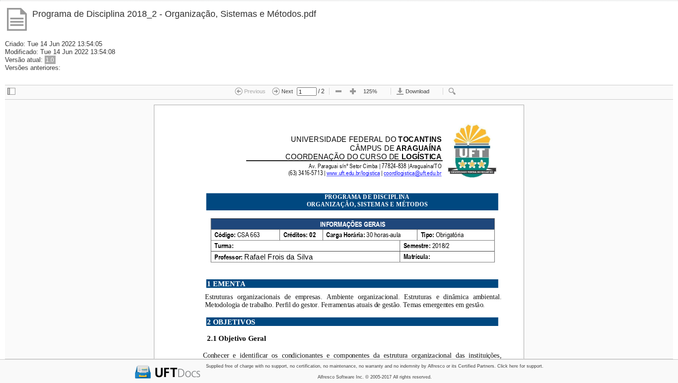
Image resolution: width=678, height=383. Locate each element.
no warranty (371, 366)
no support (276, 366)
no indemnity (407, 366)
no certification (305, 366)
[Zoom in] (353, 92)
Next (286, 91)
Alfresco (436, 366)
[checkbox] (11, 92)
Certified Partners (476, 366)
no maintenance (339, 366)
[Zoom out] (338, 92)
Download (416, 91)
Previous (254, 91)
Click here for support (519, 366)
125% (370, 91)
